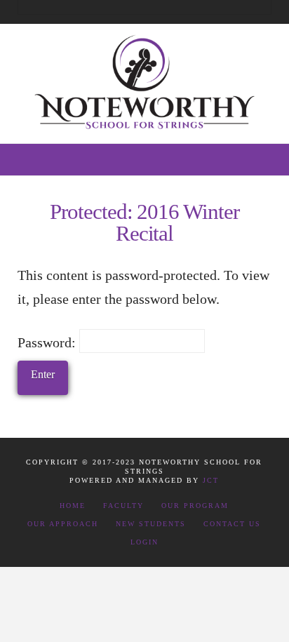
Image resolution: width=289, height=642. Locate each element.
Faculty (123, 505)
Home (73, 505)
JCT (211, 480)
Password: (48, 342)
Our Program (195, 505)
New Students (151, 524)
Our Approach (62, 524)
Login (144, 542)
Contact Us (232, 524)
